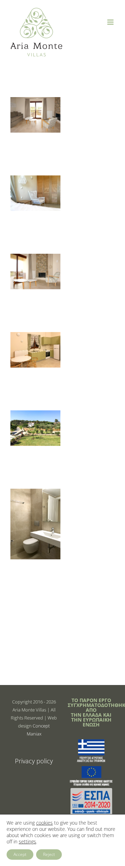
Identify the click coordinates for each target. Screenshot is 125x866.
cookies (44, 822)
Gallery (35, 109)
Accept (20, 854)
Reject (49, 854)
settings (27, 842)
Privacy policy (34, 761)
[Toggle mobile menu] (111, 22)
